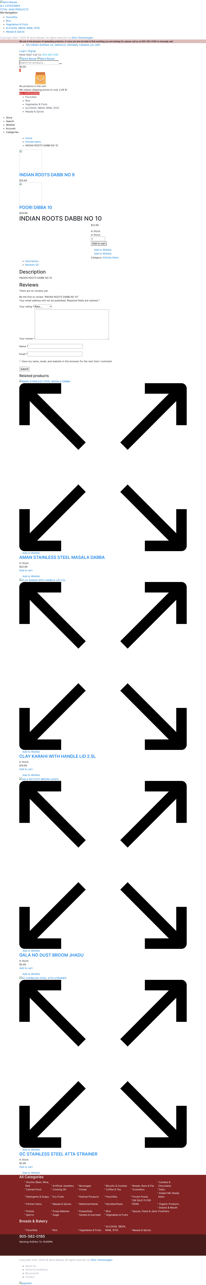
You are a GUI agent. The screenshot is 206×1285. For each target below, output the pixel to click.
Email (23, 354)
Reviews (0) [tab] (32, 264)
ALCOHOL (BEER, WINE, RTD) (23, 28)
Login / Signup (27, 50)
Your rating (26, 306)
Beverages (85, 1185)
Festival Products (89, 1196)
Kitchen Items (33, 141)
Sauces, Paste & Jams (144, 1211)
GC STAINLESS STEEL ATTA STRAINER (58, 1154)
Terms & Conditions (36, 1269)
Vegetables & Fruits (17, 24)
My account (32, 1273)
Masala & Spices (15, 31)
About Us (30, 1265)
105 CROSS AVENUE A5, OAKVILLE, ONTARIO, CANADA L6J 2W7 (63, 44)
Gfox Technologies (82, 37)
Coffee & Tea (113, 1189)
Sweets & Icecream (90, 1214)
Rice (8, 20)
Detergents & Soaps (37, 1196)
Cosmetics (138, 1189)
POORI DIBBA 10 (35, 207)
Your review (27, 338)
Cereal (83, 1189)
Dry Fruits (58, 1196)
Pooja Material (61, 1211)
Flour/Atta (11, 17)
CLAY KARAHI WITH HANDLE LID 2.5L (57, 756)
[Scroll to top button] (199, 1278)
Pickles (30, 1211)
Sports (30, 1214)
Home (28, 138)
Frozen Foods (140, 1196)
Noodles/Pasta (114, 1203)
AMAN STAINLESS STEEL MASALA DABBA (62, 557)
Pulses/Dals (85, 1211)
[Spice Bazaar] (8, 1)
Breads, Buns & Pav (143, 1185)
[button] (101, 250)
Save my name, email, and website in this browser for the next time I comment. (67, 361)
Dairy (162, 1189)
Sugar (56, 1214)
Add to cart (98, 243)
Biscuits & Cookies (116, 1185)
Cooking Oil (59, 1189)
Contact (30, 1276)
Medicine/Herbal (88, 1203)
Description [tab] (31, 261)
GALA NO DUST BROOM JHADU (51, 955)
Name (23, 346)
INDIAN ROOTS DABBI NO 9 (47, 174)
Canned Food (33, 1189)
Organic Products (169, 1203)
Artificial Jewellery (63, 1185)
